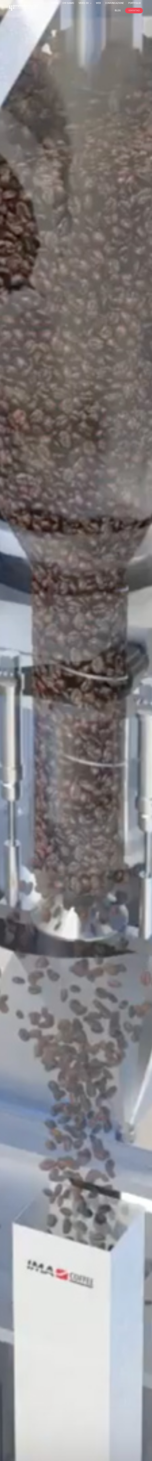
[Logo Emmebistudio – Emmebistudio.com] (23, 5)
